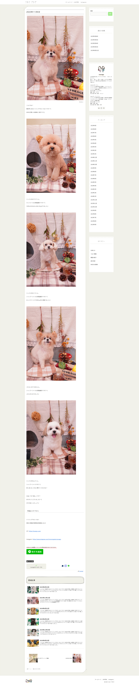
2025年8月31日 (95, 50)
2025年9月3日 (94, 47)
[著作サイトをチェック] (62, 565)
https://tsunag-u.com (35, 531)
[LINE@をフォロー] (68, 565)
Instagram (111, 679)
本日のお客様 (30, 561)
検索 (91, 11)
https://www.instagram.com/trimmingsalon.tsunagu (47, 539)
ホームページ (98, 679)
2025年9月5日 (94, 40)
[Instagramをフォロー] (65, 565)
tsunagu (101, 74)
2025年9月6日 (94, 36)
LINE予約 (105, 679)
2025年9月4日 (94, 43)
